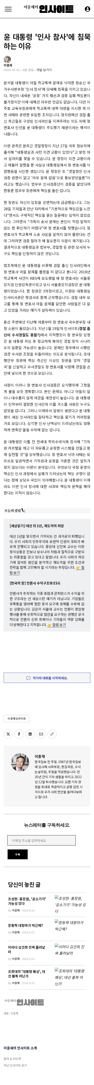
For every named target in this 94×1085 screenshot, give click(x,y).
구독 (17, 854)
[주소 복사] (52, 734)
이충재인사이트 (17, 718)
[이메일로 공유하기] (41, 734)
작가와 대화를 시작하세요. (50, 678)
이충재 (40, 756)
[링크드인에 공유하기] (30, 734)
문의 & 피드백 (12, 1058)
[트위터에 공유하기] (8, 734)
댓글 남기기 (44, 70)
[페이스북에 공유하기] (19, 734)
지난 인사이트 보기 (15, 1065)
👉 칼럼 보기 (56, 624)
